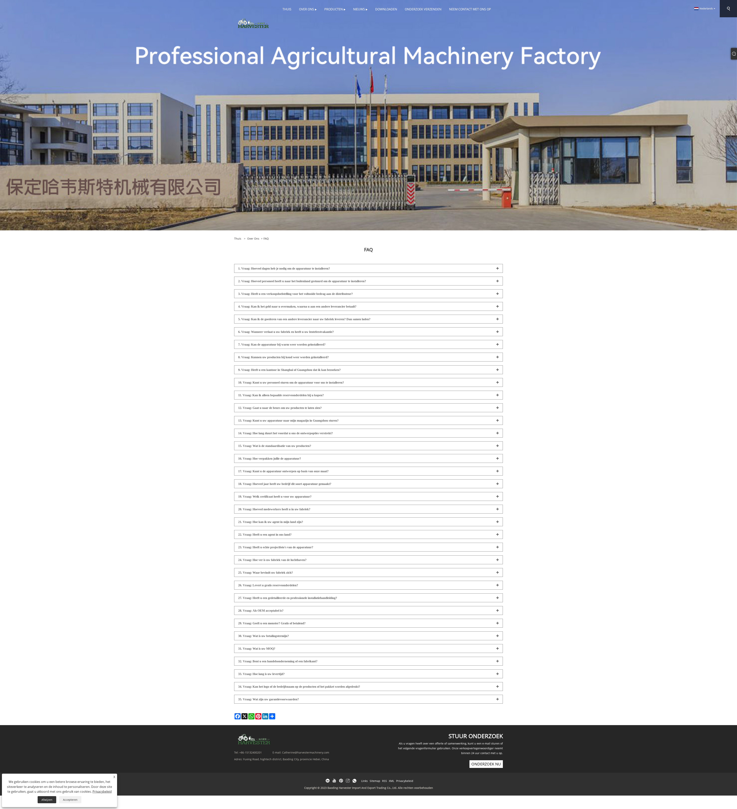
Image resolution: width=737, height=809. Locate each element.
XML (391, 781)
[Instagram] (348, 780)
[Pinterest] (341, 780)
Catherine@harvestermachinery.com (305, 752)
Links (364, 781)
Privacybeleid (404, 781)
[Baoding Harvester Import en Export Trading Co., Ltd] (252, 23)
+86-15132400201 (250, 752)
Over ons (253, 238)
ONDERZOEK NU (486, 764)
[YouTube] (334, 780)
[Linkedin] (328, 780)
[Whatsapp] (354, 780)
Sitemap (375, 781)
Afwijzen (46, 800)
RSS (384, 781)
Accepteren (70, 800)
